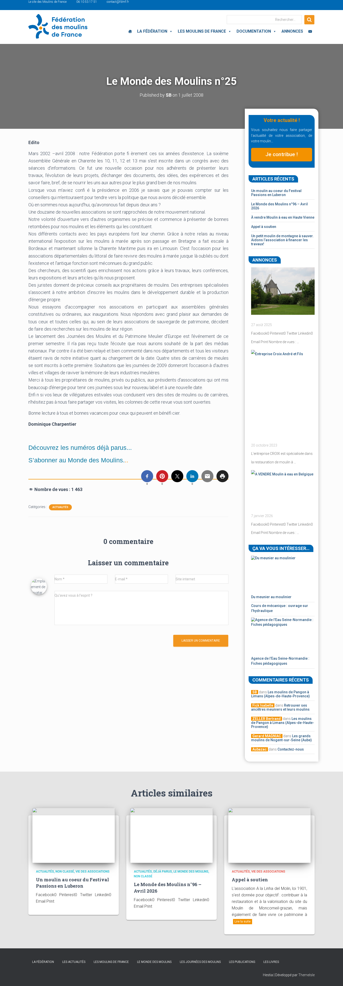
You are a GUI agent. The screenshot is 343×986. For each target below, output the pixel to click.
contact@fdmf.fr (118, 2)
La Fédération (152, 31)
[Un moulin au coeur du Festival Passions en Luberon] (73, 835)
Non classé (64, 871)
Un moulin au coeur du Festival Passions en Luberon (276, 193)
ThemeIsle (306, 975)
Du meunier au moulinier (271, 597)
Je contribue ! (281, 154)
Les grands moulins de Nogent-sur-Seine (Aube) (281, 738)
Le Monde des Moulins (191, 871)
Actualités (60, 507)
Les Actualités (73, 962)
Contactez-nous (290, 749)
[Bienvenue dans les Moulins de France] (130, 31)
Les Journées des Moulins (200, 962)
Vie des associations (92, 871)
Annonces (292, 31)
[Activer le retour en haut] (333, 976)
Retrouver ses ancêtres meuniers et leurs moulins (280, 707)
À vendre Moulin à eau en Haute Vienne (282, 217)
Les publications (242, 962)
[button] (170, 31)
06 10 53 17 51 (86, 2)
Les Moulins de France (202, 31)
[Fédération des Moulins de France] (58, 26)
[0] (147, 476)
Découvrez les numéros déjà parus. (78, 447)
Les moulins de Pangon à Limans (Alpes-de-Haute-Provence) (280, 694)
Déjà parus (162, 871)
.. (78, 460)
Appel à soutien (263, 227)
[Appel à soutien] (269, 835)
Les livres (271, 962)
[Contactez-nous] (310, 31)
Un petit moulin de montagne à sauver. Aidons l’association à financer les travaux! (282, 240)
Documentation (254, 31)
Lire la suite (243, 921)
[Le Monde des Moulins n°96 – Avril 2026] (171, 835)
